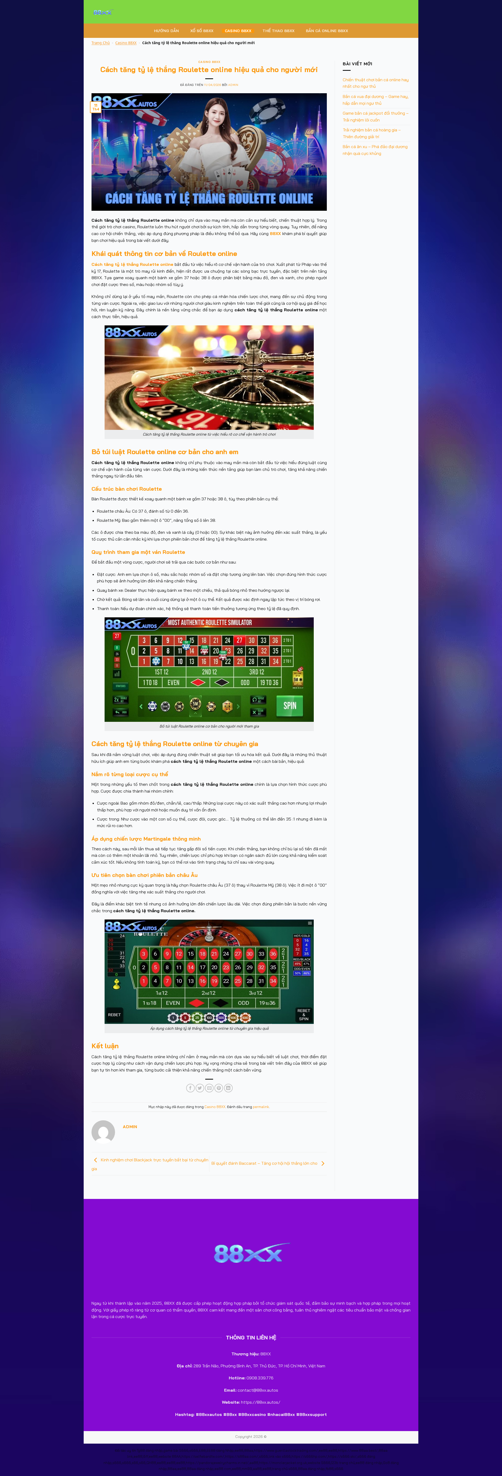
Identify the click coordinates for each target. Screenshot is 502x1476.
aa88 (253, 1463)
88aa (248, 1450)
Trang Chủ (101, 42)
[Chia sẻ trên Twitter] (200, 1088)
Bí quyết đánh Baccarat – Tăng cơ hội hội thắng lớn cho (265, 1163)
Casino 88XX (238, 31)
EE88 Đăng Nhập (220, 1450)
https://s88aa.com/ (241, 1456)
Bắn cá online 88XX (327, 31)
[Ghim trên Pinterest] (218, 1088)
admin (233, 85)
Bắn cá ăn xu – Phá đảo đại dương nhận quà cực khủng (375, 150)
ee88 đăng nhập (369, 1463)
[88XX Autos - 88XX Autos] (118, 12)
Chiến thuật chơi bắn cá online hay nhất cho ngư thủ (376, 83)
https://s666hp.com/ (309, 1456)
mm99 (247, 1469)
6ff (145, 1456)
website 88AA (169, 1456)
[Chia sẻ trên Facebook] (190, 1088)
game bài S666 (176, 1450)
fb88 (330, 1469)
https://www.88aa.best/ (358, 1450)
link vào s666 (280, 1456)
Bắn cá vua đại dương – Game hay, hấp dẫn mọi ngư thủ (376, 100)
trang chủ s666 (284, 1469)
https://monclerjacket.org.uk (283, 1463)
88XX (275, 233)
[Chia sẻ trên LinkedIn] (228, 1088)
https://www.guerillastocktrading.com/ (286, 1450)
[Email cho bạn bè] (209, 1088)
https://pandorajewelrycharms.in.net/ (217, 1463)
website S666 (319, 1463)
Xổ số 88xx (201, 31)
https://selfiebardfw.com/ (202, 1456)
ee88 (239, 1450)
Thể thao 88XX (278, 31)
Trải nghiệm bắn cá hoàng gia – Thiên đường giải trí (372, 133)
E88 (202, 1450)
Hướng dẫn (166, 31)
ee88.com (222, 1469)
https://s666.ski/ (342, 1456)
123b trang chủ (343, 1463)
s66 (135, 1463)
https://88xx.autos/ (260, 1402)
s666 (193, 1450)
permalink (261, 1107)
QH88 (151, 1463)
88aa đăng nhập (200, 1469)
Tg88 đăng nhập (150, 1450)
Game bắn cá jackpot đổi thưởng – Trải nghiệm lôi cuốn (376, 116)
